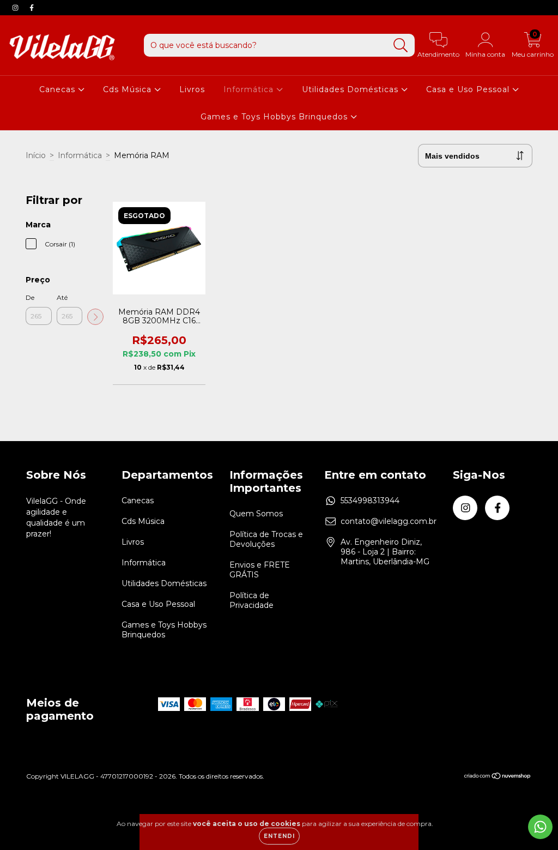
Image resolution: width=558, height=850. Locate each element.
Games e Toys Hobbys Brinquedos (275, 117)
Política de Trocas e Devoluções (266, 539)
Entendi (279, 836)
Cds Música (128, 89)
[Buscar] (401, 45)
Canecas (58, 89)
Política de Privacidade (251, 600)
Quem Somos (256, 514)
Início (36, 155)
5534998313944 (370, 500)
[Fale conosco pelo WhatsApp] (540, 827)
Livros (192, 89)
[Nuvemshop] (498, 777)
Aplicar (95, 317)
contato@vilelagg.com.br (388, 521)
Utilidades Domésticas (351, 89)
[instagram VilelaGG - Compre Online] (16, 8)
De (30, 297)
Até (62, 297)
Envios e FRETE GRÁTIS (259, 570)
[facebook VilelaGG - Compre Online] (32, 8)
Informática (249, 89)
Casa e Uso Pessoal (469, 89)
